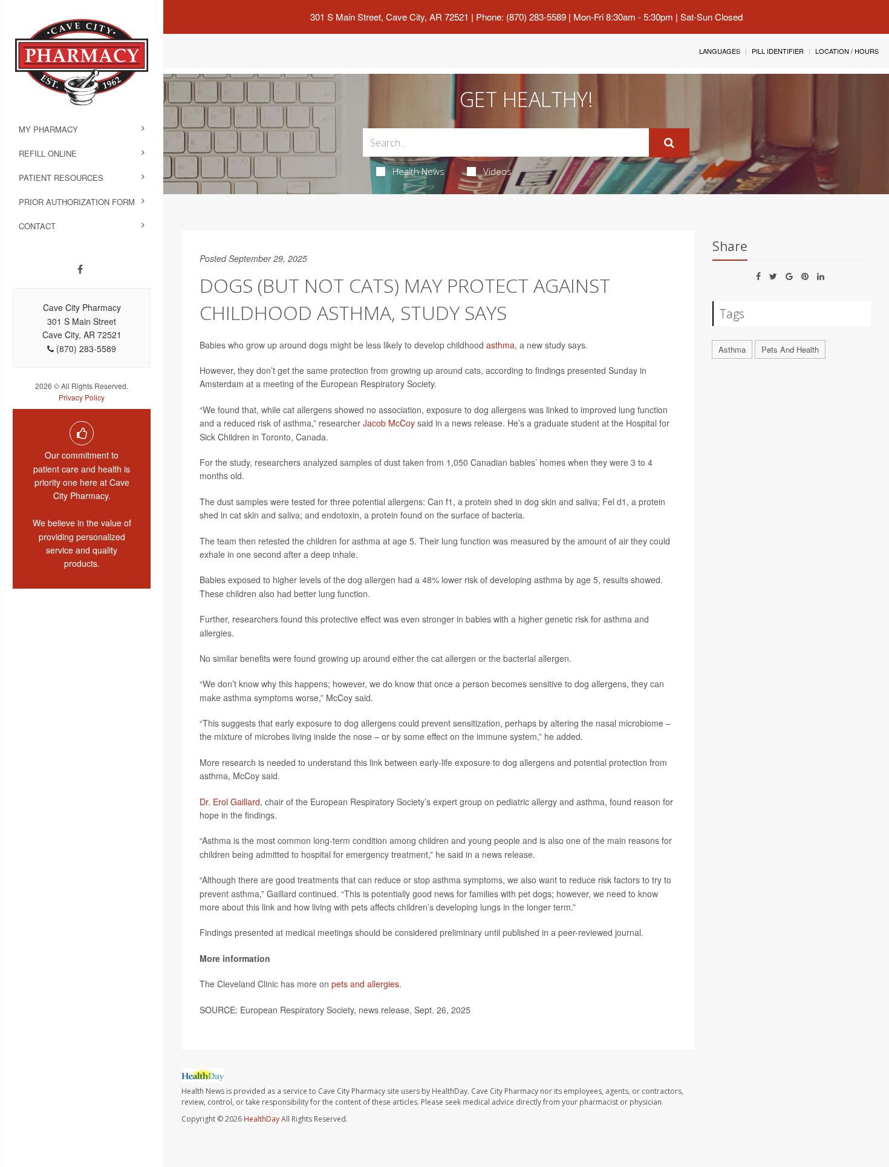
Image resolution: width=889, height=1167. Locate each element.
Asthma (732, 349)
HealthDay (261, 1119)
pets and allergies (365, 984)
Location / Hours (847, 51)
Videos (497, 171)
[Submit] (669, 142)
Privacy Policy (82, 397)
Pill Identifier (778, 51)
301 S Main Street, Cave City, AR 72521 (389, 16)
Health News (418, 171)
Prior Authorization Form (77, 202)
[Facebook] (80, 269)
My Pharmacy (48, 129)
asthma (500, 345)
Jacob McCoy (389, 423)
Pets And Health (790, 349)
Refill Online (48, 153)
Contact (37, 226)
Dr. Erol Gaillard (230, 802)
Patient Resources (61, 177)
